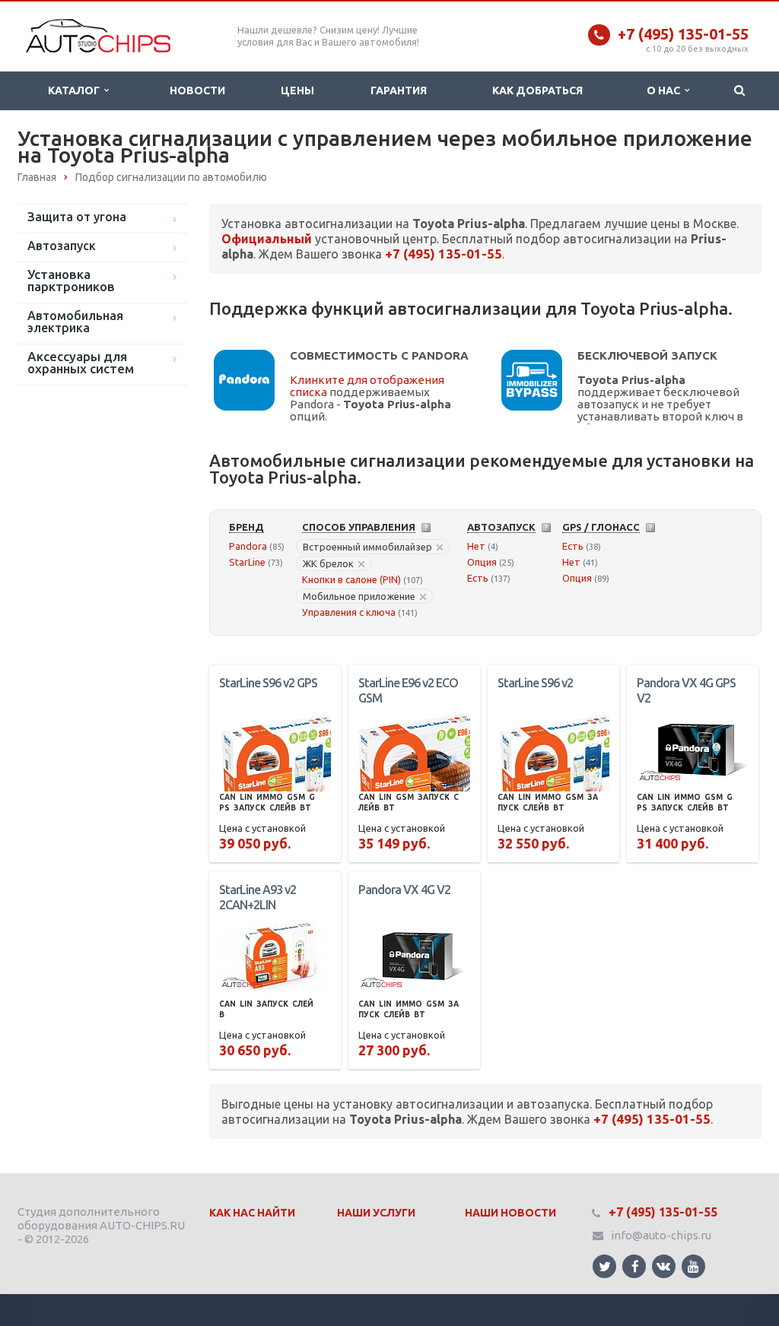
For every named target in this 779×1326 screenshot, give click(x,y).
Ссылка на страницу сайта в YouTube (693, 1266)
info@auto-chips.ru (661, 1235)
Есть (477, 578)
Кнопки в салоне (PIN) (351, 579)
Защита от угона (76, 217)
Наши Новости (510, 1213)
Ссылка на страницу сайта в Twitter (604, 1266)
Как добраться (537, 90)
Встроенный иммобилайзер (367, 546)
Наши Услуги (376, 1213)
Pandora (248, 546)
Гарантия (398, 90)
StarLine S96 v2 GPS (268, 683)
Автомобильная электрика (75, 322)
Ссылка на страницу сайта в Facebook (634, 1266)
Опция (482, 562)
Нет (476, 546)
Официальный (266, 239)
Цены (297, 90)
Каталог (76, 90)
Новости (197, 90)
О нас (666, 90)
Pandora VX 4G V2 (404, 889)
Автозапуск (61, 245)
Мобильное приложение (359, 596)
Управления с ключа (349, 612)
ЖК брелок (328, 563)
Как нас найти (252, 1213)
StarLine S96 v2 (535, 683)
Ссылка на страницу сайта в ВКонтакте (664, 1266)
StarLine (247, 562)
